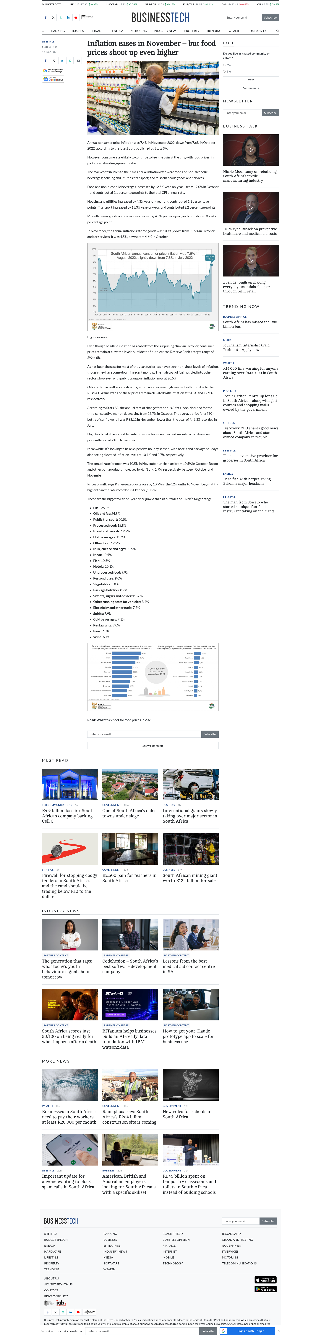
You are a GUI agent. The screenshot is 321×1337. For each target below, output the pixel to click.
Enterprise (111, 1245)
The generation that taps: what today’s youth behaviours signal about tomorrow (67, 969)
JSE (71, 4)
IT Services (230, 1251)
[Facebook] (45, 17)
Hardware (52, 1251)
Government (111, 804)
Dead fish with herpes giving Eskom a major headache (247, 481)
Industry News (165, 30)
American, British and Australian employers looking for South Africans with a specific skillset (129, 1184)
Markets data (51, 4)
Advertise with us (58, 1284)
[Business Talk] (87, 17)
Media (227, 339)
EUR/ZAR (188, 4)
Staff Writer (49, 46)
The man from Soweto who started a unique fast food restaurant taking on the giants (249, 506)
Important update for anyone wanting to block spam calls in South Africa (68, 1181)
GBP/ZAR (150, 4)
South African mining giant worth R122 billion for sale (190, 878)
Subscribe (270, 17)
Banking (58, 30)
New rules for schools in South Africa (187, 1114)
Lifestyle (48, 41)
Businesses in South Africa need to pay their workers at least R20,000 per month (69, 1117)
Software (111, 1263)
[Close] (279, 1331)
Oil (259, 4)
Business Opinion (235, 316)
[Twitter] (53, 17)
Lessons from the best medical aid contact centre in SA (189, 966)
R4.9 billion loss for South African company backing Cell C (68, 816)
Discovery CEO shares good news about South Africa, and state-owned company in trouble (250, 432)
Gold (224, 4)
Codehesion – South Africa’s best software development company (130, 966)
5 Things (48, 869)
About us (51, 1278)
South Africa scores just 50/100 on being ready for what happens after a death (69, 1036)
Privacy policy (56, 1296)
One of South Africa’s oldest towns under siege (130, 813)
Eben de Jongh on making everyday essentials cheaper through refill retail (246, 286)
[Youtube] (76, 17)
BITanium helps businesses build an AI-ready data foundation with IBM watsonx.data (129, 1039)
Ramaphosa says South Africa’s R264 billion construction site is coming (129, 1117)
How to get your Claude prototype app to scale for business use (188, 1036)
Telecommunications (57, 804)
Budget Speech (56, 1239)
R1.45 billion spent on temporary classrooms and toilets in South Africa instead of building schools (189, 1184)
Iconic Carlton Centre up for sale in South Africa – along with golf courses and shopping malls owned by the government (250, 403)
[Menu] (43, 31)
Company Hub (258, 30)
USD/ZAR (112, 4)
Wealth (234, 30)
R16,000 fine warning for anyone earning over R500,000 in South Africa (250, 372)
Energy (118, 30)
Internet (170, 1251)
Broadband (231, 1233)
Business (78, 30)
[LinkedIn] (68, 17)
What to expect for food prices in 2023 (124, 720)
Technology (173, 1263)
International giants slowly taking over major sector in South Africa (190, 816)
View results (251, 88)
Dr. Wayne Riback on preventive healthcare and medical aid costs (250, 231)
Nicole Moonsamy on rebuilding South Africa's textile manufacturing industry (250, 176)
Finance (98, 30)
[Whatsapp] (60, 17)
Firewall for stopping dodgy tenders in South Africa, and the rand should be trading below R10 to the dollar (69, 886)
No (229, 71)
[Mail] (78, 60)
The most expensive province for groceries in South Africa (250, 458)
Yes (229, 65)
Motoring (139, 30)
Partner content (55, 955)
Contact (51, 1290)
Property (191, 30)
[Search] (277, 31)
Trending (213, 30)
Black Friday (173, 1233)
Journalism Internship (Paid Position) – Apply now (246, 347)
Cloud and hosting (237, 1239)
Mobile (168, 1257)
